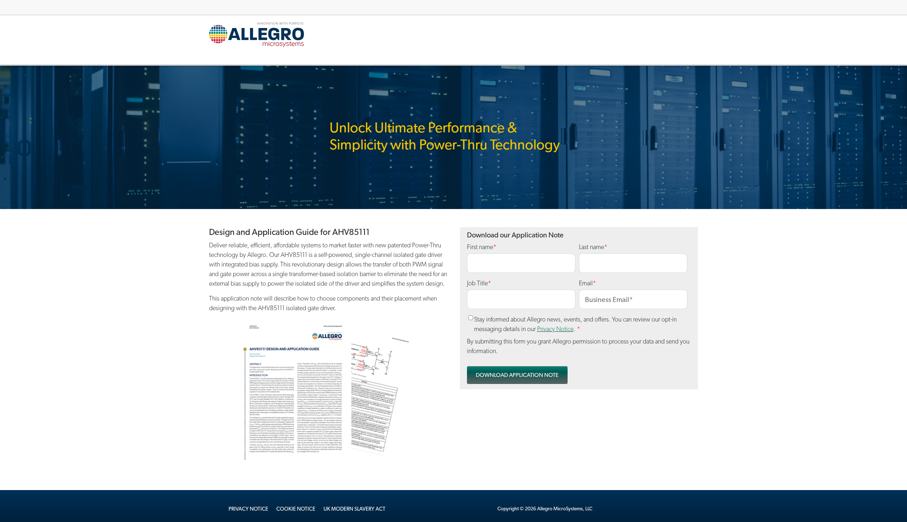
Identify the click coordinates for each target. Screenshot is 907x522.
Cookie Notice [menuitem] (295, 509)
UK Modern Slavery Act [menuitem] (354, 509)
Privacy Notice (555, 329)
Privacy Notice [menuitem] (248, 509)
